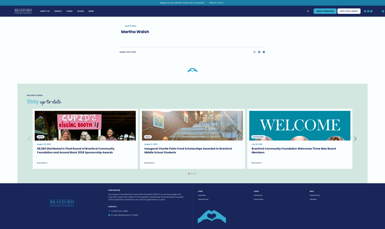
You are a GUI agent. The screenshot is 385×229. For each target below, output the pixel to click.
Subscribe (313, 199)
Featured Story (315, 195)
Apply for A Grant (349, 11)
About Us (45, 11)
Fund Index (202, 195)
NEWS (312, 191)
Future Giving (258, 199)
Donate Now (258, 195)
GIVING (256, 191)
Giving (80, 11)
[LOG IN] (383, 11)
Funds (69, 11)
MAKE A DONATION (325, 11)
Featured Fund (203, 199)
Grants (58, 11)
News (91, 11)
